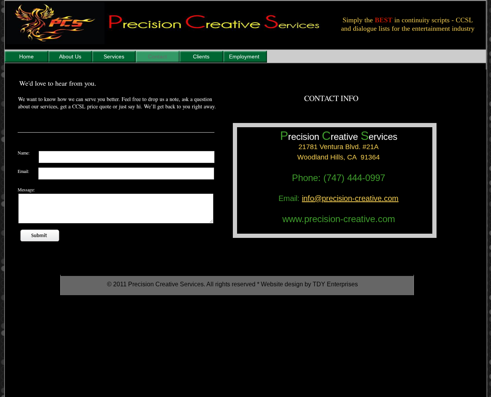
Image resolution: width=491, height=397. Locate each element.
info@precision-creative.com (350, 198)
